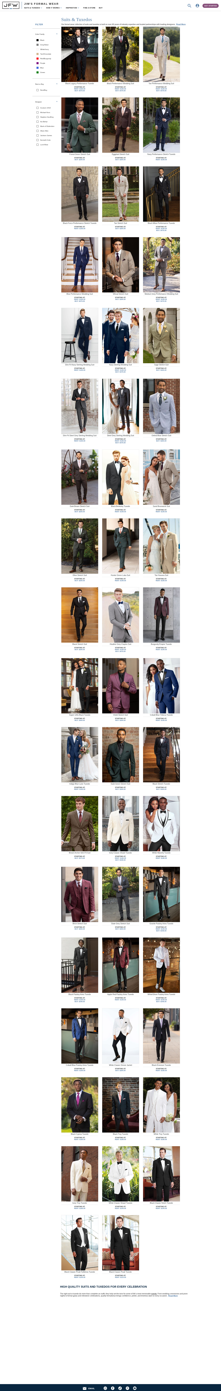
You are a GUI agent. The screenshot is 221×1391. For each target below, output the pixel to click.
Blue (42, 68)
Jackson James (46, 135)
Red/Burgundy (45, 58)
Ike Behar (44, 122)
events (154, 1294)
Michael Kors (45, 112)
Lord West (44, 145)
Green (42, 72)
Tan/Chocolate (45, 54)
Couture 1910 (45, 108)
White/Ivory (44, 49)
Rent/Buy (43, 90)
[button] (46, 34)
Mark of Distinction (47, 126)
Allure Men (44, 131)
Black (42, 40)
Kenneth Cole (45, 140)
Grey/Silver (44, 45)
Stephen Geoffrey (47, 117)
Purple (42, 63)
